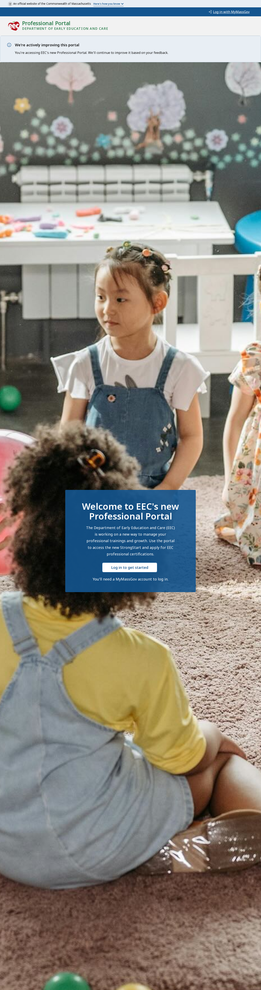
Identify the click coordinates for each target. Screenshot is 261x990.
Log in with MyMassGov (231, 12)
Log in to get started (129, 567)
